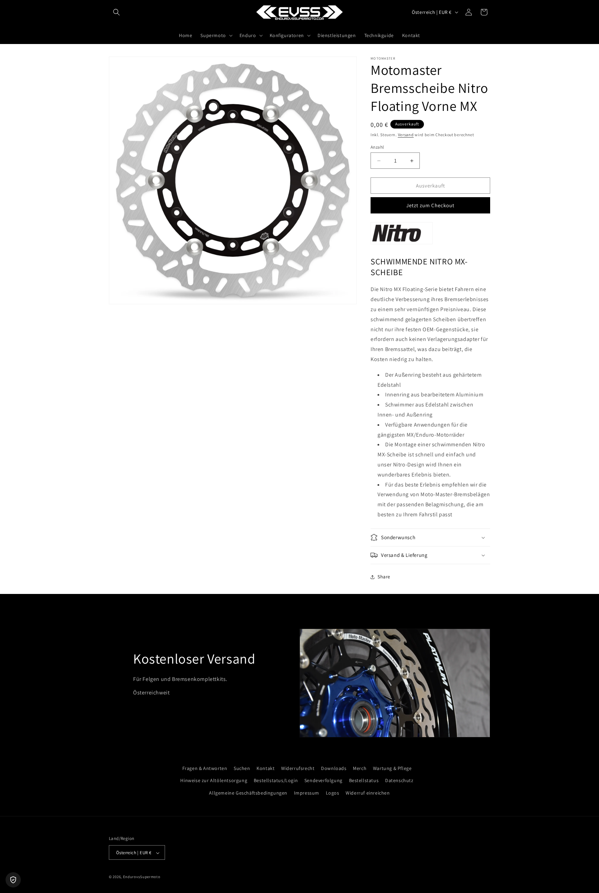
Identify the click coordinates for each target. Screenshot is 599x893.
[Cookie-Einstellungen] (13, 879)
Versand (406, 134)
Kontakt (266, 768)
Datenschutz (399, 780)
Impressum (306, 792)
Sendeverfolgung (323, 780)
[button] (116, 12)
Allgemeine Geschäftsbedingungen (248, 792)
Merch (359, 768)
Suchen (242, 768)
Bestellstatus (364, 780)
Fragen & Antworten (204, 768)
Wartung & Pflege (392, 768)
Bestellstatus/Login (276, 780)
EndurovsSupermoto (141, 877)
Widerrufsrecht (297, 768)
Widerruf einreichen (368, 792)
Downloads (333, 768)
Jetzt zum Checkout (430, 205)
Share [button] (383, 577)
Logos (332, 792)
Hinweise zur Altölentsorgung (213, 780)
